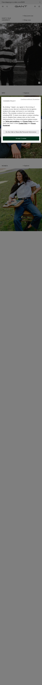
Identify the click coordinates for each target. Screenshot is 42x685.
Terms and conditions (12, 121)
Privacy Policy (27, 121)
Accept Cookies (21, 138)
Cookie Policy (23, 123)
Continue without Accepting (30, 99)
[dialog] (21, 120)
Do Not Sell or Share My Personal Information (21, 132)
